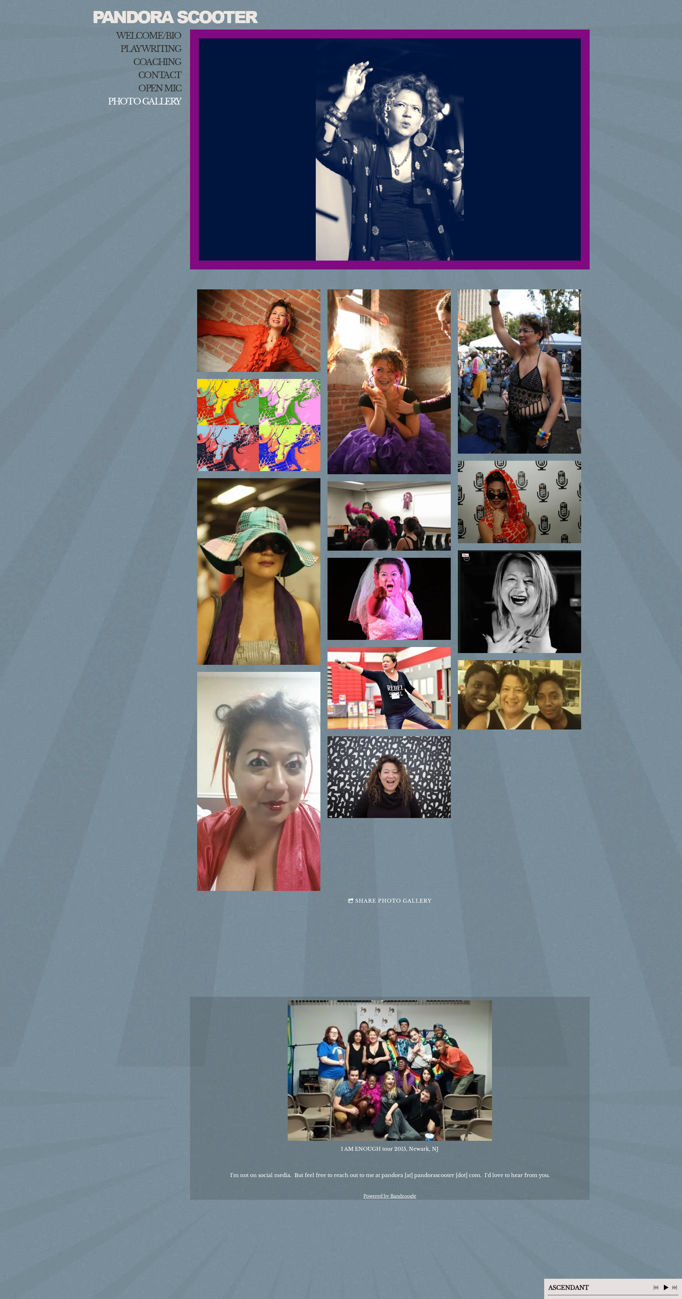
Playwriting (150, 49)
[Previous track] (656, 1287)
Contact (159, 75)
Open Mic (159, 88)
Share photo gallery (393, 901)
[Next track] (674, 1287)
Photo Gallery (144, 101)
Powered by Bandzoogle (389, 1196)
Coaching (157, 62)
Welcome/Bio (148, 36)
